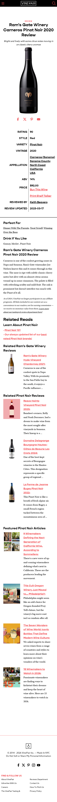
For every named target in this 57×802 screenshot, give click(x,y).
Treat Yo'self (36, 228)
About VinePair (7, 779)
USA (32, 173)
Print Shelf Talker (40, 196)
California (36, 169)
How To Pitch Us (37, 787)
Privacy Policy (36, 791)
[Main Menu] (3, 3)
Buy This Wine (39, 189)
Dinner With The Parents (16, 228)
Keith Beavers (38, 202)
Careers (4, 787)
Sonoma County (40, 161)
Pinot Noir (36, 144)
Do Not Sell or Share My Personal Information (28, 756)
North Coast (38, 165)
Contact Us (34, 783)
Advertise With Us (9, 783)
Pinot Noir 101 (13, 330)
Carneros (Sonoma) (42, 157)
